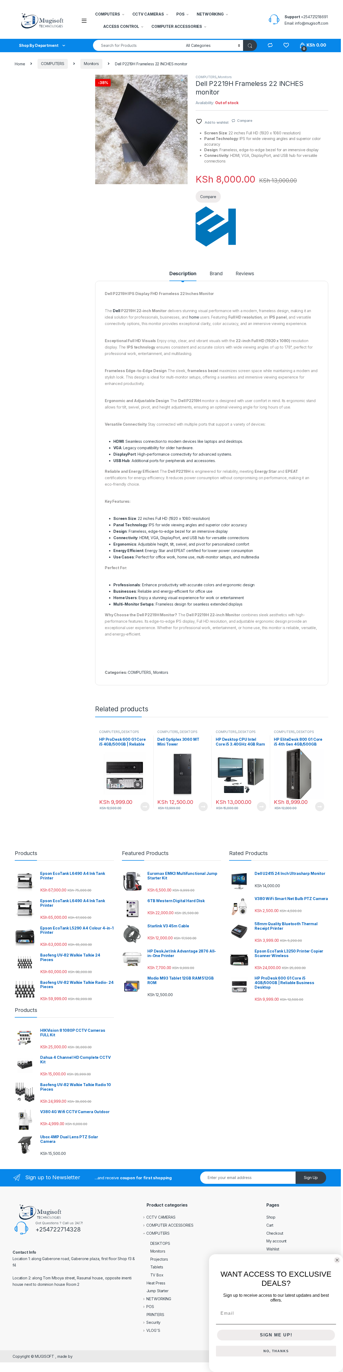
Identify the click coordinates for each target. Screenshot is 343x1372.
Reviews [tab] (245, 273)
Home (20, 63)
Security (153, 1322)
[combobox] (138, 45)
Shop (270, 1217)
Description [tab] (182, 273)
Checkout (274, 1233)
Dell (116, 310)
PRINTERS (155, 1314)
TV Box (156, 1275)
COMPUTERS (107, 14)
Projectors (159, 1259)
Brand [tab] (216, 273)
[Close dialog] (337, 1260)
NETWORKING (210, 14)
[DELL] (216, 226)
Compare (244, 120)
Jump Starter (158, 1290)
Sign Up (311, 1177)
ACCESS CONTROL (121, 26)
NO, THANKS (276, 1351)
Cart (269, 1225)
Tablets (156, 1267)
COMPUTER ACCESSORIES (176, 26)
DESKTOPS (130, 732)
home (194, 317)
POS (180, 14)
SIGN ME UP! (276, 1335)
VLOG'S (153, 1330)
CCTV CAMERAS (148, 14)
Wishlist (272, 1249)
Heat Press (156, 1283)
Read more (144, 806)
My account (276, 1241)
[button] (182, 80)
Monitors (91, 63)
